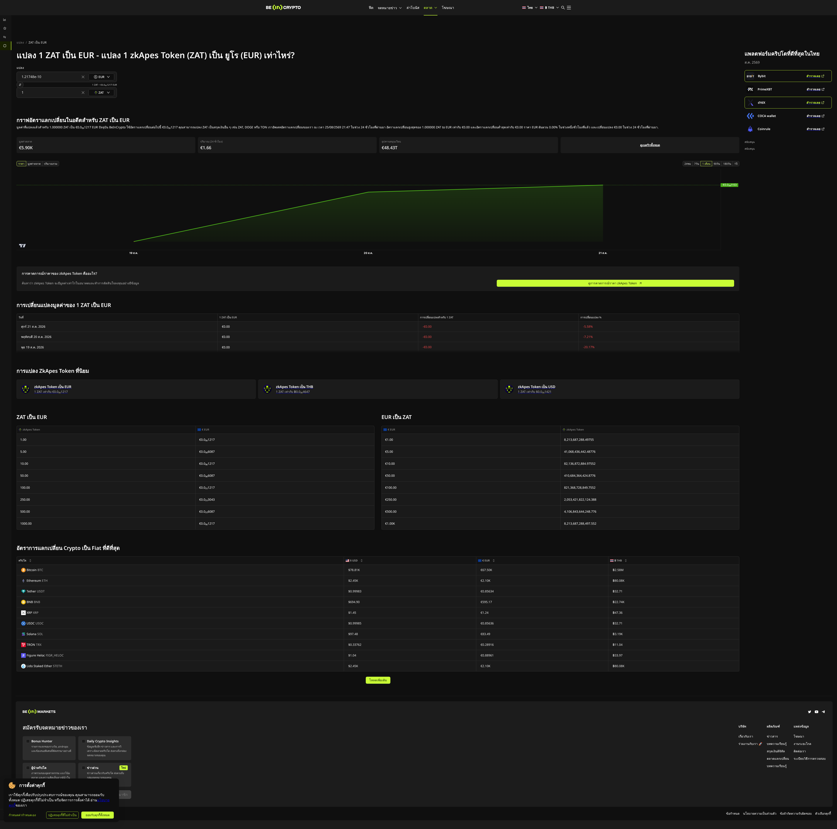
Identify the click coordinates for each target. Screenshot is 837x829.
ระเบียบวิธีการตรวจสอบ (810, 758)
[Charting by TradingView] (22, 246)
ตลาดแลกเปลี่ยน (778, 758)
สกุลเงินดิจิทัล (776, 751)
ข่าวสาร (772, 736)
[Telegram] (823, 712)
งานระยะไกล (802, 744)
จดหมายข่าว (387, 7)
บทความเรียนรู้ (777, 744)
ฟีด (371, 7)
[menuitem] (5, 19)
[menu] (5, 32)
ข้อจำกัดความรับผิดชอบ (796, 813)
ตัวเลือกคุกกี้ (823, 813)
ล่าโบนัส (413, 7)
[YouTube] (816, 712)
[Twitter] (809, 712)
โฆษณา (448, 7)
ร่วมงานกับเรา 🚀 (750, 744)
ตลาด (428, 7)
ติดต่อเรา (800, 751)
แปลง (20, 42)
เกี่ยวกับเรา (745, 736)
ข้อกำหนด (733, 813)
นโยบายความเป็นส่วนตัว (759, 813)
